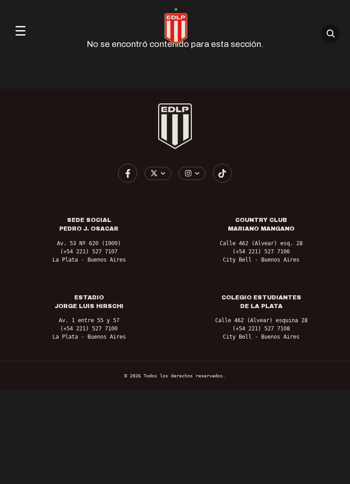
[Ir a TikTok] (222, 173)
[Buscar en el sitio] (330, 33)
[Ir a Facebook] (127, 173)
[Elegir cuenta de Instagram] (192, 173)
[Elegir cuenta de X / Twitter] (157, 173)
